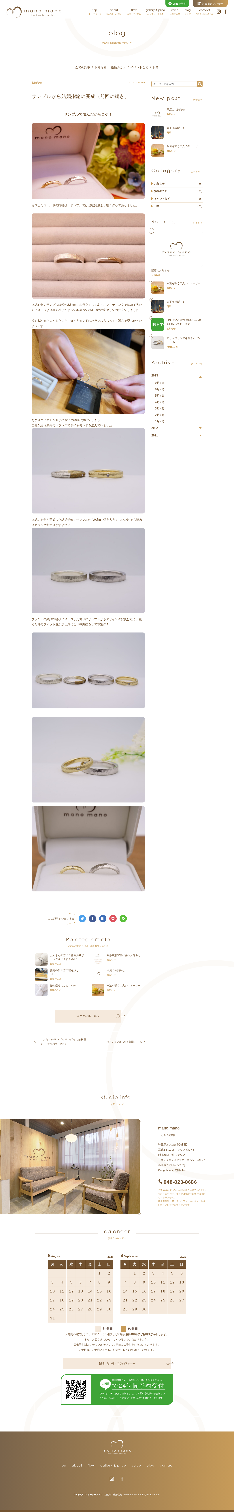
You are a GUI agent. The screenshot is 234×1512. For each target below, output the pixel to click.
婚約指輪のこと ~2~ (63, 985)
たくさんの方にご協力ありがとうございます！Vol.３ (67, 957)
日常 (156, 67)
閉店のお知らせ (116, 970)
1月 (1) (159, 421)
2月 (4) (159, 414)
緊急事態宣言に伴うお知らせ (124, 955)
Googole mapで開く (170, 1170)
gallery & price (113, 1465)
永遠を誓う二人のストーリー (124, 985)
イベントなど (139, 67)
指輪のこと (118, 67)
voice (136, 1465)
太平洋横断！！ (176, 127)
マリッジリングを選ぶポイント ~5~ (184, 340)
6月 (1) (159, 389)
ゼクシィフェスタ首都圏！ (121, 1041)
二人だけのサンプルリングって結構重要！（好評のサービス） (63, 1041)
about (77, 1465)
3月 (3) (159, 408)
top (63, 1465)
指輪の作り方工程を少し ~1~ (66, 972)
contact (167, 1465)
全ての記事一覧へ (88, 1016)
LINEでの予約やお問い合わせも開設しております (184, 322)
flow (91, 1465)
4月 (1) (159, 402)
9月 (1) (159, 382)
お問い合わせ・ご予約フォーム (117, 1363)
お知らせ (101, 67)
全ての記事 (82, 67)
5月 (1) (159, 395)
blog (150, 1465)
